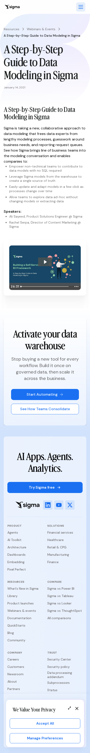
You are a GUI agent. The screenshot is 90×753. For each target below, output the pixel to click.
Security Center (59, 659)
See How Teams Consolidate (45, 408)
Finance (53, 562)
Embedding (15, 562)
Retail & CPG (56, 547)
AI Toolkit (14, 540)
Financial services (60, 532)
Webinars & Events (41, 29)
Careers (13, 659)
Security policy (58, 667)
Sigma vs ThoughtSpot (64, 611)
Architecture (16, 547)
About (12, 681)
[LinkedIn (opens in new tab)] (47, 505)
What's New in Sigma (23, 588)
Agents (12, 532)
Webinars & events (21, 611)
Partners (13, 689)
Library (12, 596)
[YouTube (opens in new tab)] (58, 505)
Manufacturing (58, 555)
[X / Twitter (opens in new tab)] (70, 505)
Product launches (20, 603)
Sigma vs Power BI (60, 588)
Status (52, 690)
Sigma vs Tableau (60, 596)
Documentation (19, 618)
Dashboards (16, 555)
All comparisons (59, 618)
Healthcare (55, 540)
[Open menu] (80, 7)
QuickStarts (16, 625)
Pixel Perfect (16, 569)
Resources (11, 29)
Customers (15, 667)
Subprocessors (58, 683)
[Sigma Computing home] (12, 7)
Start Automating (42, 394)
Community (16, 640)
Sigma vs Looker (59, 603)
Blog (10, 633)
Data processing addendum (59, 675)
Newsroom (15, 674)
